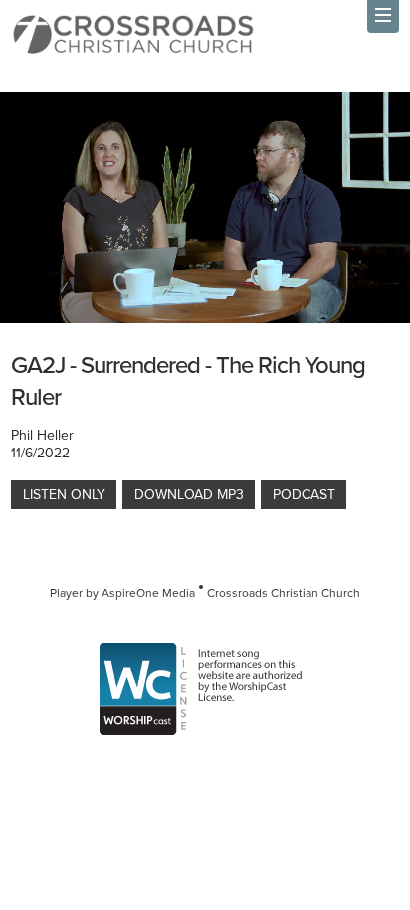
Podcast (304, 494)
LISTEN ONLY (64, 494)
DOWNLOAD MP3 (189, 494)
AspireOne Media (148, 592)
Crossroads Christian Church (283, 592)
